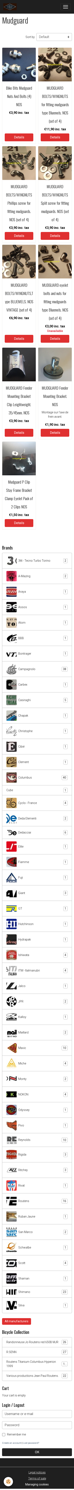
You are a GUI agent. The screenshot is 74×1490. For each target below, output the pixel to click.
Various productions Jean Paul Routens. (36, 1376)
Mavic (42, 1048)
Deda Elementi (42, 818)
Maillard (42, 1032)
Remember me (16, 1434)
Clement (42, 762)
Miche (42, 1063)
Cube (36, 790)
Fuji (42, 877)
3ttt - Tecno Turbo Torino (42, 560)
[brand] (10, 6)
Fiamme (42, 862)
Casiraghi (42, 700)
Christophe (42, 731)
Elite (42, 846)
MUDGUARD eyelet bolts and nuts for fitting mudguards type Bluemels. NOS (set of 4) (55, 301)
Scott (42, 1263)
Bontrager (42, 653)
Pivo (42, 1125)
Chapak (42, 715)
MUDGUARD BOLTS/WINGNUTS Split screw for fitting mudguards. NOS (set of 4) (55, 202)
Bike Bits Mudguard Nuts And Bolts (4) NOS (19, 96)
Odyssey (42, 1110)
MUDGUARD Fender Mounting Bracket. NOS (55, 396)
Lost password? (31, 1443)
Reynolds (42, 1140)
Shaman (42, 1278)
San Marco (42, 1232)
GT (42, 908)
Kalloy (42, 1017)
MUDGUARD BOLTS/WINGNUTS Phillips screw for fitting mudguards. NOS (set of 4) (19, 202)
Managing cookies (37, 1484)
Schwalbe (42, 1247)
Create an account (11, 1443)
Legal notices (37, 1472)
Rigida (42, 1154)
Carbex (42, 684)
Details (19, 137)
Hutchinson (42, 924)
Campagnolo (42, 669)
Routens (42, 1201)
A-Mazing (42, 576)
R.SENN (36, 1352)
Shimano (42, 1292)
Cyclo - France (42, 803)
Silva (42, 1305)
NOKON (42, 1094)
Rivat (42, 1185)
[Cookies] (8, 1481)
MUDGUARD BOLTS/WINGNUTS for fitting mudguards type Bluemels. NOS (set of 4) (55, 104)
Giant (42, 893)
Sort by (30, 37)
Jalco (42, 986)
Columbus (42, 777)
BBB (42, 638)
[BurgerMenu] (65, 6)
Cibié (42, 746)
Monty (42, 1079)
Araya (42, 591)
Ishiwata (42, 955)
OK (37, 1452)
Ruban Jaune (42, 1216)
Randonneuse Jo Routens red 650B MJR (36, 1342)
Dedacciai (42, 832)
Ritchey (42, 1170)
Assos (42, 607)
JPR (42, 1001)
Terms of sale (37, 1478)
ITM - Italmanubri (42, 970)
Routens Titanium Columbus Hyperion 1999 (36, 1364)
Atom (42, 622)
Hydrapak (42, 939)
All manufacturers (16, 1321)
